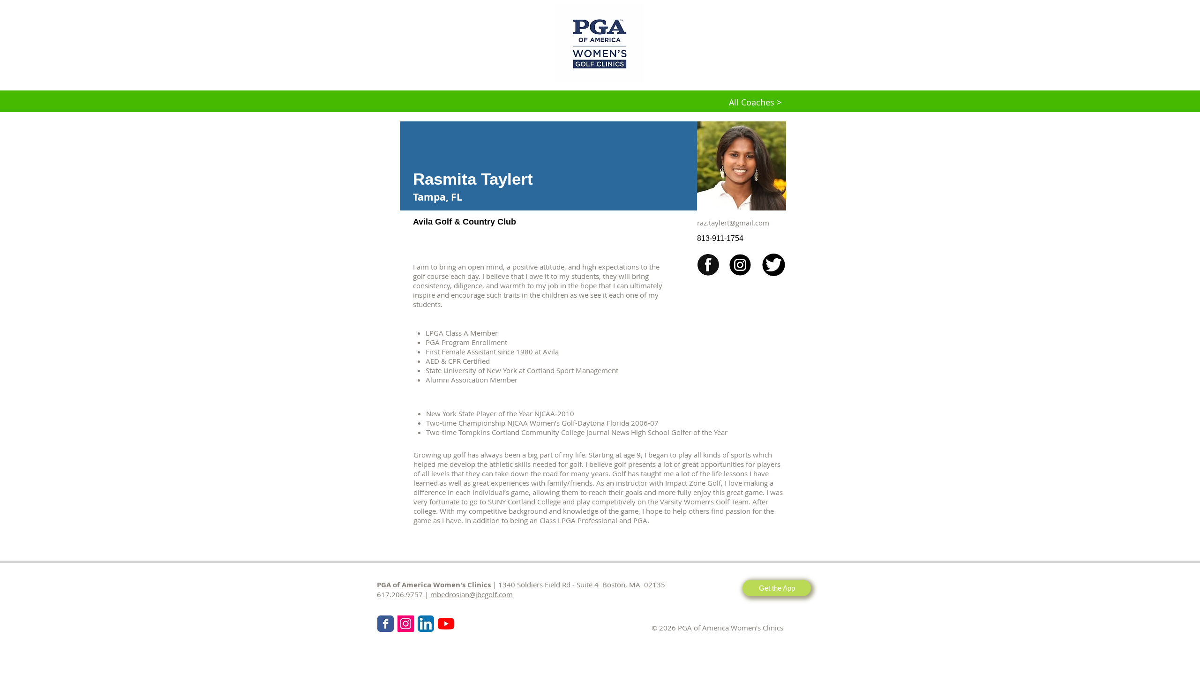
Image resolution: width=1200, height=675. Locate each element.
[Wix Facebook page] (385, 623)
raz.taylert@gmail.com (733, 222)
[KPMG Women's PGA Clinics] (446, 623)
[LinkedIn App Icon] (426, 623)
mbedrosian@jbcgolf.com (471, 594)
